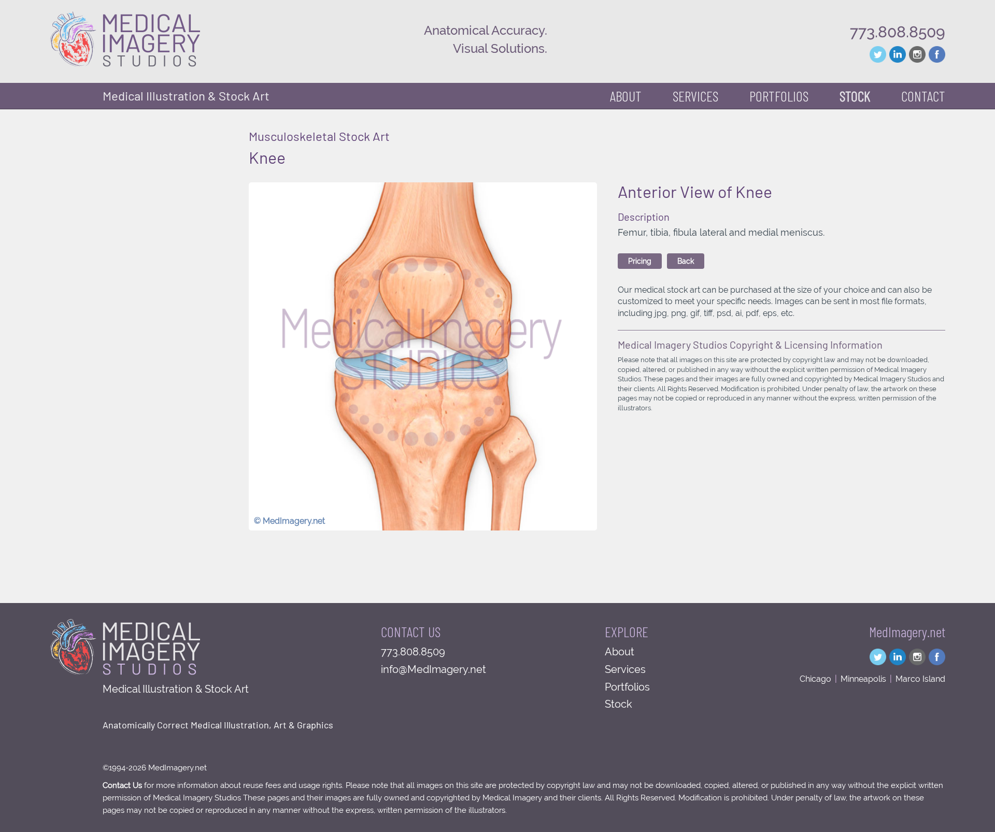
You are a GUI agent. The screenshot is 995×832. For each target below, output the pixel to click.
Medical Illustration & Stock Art (186, 95)
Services (625, 669)
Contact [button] (923, 96)
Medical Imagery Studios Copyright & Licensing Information (750, 344)
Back (685, 261)
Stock (618, 704)
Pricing (639, 261)
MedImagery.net (907, 631)
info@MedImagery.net (433, 669)
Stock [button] (855, 96)
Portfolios (627, 687)
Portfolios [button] (778, 96)
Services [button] (695, 96)
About (626, 96)
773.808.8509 (897, 32)
